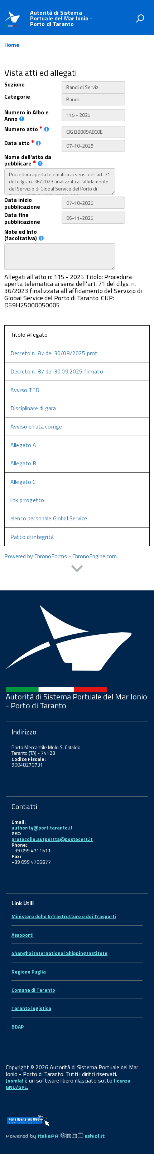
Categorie (17, 96)
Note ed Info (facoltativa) (20, 235)
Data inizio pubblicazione (22, 203)
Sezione (14, 84)
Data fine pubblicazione (22, 218)
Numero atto (21, 129)
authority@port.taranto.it (42, 827)
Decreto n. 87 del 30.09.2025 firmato (56, 371)
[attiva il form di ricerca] (140, 18)
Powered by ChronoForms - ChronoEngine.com (60, 556)
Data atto (17, 143)
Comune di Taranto (33, 990)
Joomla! (14, 1080)
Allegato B (23, 463)
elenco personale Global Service (48, 518)
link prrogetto (27, 500)
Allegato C (23, 482)
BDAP (17, 1026)
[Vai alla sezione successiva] (77, 569)
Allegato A (23, 445)
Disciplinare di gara (33, 408)
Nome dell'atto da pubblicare (27, 160)
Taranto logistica (31, 1008)
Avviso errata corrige (36, 426)
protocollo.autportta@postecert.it (52, 839)
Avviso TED (25, 390)
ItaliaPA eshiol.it (71, 1136)
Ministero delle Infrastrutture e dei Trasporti (63, 916)
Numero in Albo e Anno (26, 115)
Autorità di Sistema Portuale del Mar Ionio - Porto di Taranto (61, 18)
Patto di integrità (32, 537)
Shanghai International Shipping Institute (59, 953)
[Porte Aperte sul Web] (28, 1118)
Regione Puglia (28, 971)
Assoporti (22, 934)
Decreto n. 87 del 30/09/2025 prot (53, 353)
